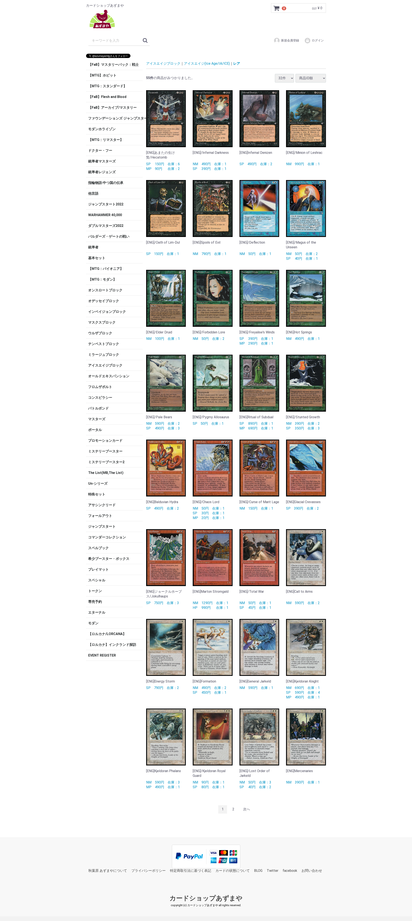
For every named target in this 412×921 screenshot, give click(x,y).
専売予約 (95, 602)
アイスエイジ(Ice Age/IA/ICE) (207, 63)
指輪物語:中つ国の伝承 (105, 183)
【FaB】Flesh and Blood (107, 97)
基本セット (96, 258)
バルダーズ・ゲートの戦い (108, 236)
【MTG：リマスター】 (105, 140)
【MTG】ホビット (102, 75)
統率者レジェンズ (102, 172)
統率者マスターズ (102, 161)
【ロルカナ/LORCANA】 (107, 634)
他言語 (93, 193)
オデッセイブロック (103, 301)
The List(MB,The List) (105, 473)
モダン (93, 623)
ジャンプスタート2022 (105, 204)
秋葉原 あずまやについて (107, 870)
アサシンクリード (102, 505)
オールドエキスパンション (108, 376)
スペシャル (96, 580)
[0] (276, 8)
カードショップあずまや (206, 898)
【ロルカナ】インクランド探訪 (112, 645)
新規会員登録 (290, 40)
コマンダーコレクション (107, 537)
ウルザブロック (100, 333)
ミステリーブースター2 (106, 462)
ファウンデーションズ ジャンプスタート (115, 118)
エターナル (96, 612)
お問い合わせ (311, 870)
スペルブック (98, 548)
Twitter (272, 870)
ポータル (95, 430)
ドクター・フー (100, 150)
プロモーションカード (105, 440)
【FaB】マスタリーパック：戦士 (113, 65)
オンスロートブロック (105, 290)
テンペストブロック (103, 344)
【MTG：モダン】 (102, 279)
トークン (95, 591)
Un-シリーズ (98, 483)
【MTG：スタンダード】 (107, 86)
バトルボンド (98, 408)
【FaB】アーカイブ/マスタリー (112, 107)
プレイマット (98, 569)
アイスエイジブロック (105, 365)
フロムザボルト (100, 387)
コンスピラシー (100, 398)
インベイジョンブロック (107, 312)
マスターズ (96, 419)
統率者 (93, 247)
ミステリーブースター (105, 451)
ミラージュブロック (103, 355)
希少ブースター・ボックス (108, 559)
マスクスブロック (102, 322)
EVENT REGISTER (102, 655)
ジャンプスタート (102, 526)
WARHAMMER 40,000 (105, 215)
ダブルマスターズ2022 (105, 226)
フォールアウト (100, 516)
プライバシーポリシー (148, 870)
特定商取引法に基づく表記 (190, 870)
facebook (290, 870)
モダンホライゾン (102, 129)
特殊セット (96, 494)
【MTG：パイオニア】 (105, 269)
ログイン (318, 40)
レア (236, 63)
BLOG (258, 870)
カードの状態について (232, 870)
